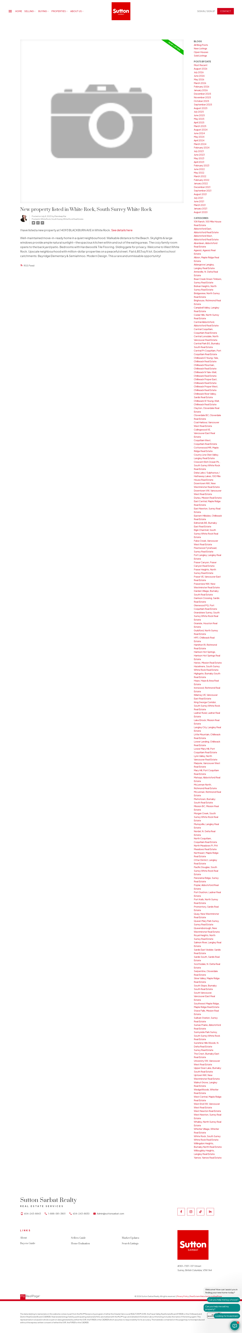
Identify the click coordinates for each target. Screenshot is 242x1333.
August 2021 (200, 194)
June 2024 (199, 133)
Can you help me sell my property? (217, 1307)
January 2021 (200, 208)
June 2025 (199, 115)
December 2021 (202, 187)
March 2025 (200, 126)
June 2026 (199, 75)
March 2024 (200, 144)
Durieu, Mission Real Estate (208, 497)
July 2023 (199, 151)
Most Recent (200, 65)
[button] (206, 11)
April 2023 (199, 161)
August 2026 (200, 68)
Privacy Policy (183, 1296)
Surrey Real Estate (203, 1050)
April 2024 (199, 140)
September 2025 (203, 104)
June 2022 (199, 169)
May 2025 (199, 118)
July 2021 (198, 197)
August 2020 (201, 212)
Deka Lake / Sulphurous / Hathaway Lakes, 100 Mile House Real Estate (207, 476)
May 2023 (199, 158)
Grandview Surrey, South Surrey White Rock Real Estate (207, 616)
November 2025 (202, 97)
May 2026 (199, 79)
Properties (58, 11)
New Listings (200, 48)
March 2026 (200, 83)
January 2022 (201, 183)
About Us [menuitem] (76, 11)
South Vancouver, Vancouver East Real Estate (204, 996)
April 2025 (199, 122)
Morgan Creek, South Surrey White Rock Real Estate (206, 817)
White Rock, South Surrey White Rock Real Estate (62, 219)
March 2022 (200, 176)
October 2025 (201, 100)
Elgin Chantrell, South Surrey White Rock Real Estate (206, 533)
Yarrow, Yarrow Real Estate (208, 1157)
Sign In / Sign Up (206, 11)
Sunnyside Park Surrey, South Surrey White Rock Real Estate (207, 1036)
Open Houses (201, 52)
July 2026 (199, 72)
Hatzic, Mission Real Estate (208, 662)
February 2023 (201, 165)
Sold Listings (200, 55)
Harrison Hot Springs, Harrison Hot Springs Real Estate (207, 655)
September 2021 (202, 190)
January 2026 (201, 90)
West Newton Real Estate (207, 1110)
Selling (29, 11)
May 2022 (199, 172)
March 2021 (200, 204)
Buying (42, 11)
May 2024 (199, 136)
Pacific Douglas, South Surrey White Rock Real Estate (206, 871)
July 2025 (199, 111)
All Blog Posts (201, 44)
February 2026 (201, 86)
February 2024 (202, 147)
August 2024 (201, 129)
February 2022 (201, 179)
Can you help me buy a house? (223, 1299)
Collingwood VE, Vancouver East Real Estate (204, 433)
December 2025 (202, 93)
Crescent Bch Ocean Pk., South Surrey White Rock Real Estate (207, 465)
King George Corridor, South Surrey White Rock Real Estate (207, 706)
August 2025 (200, 108)
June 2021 (199, 201)
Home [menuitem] (18, 11)
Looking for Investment (226, 1316)
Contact (225, 11)
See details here (121, 230)
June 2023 (199, 154)
